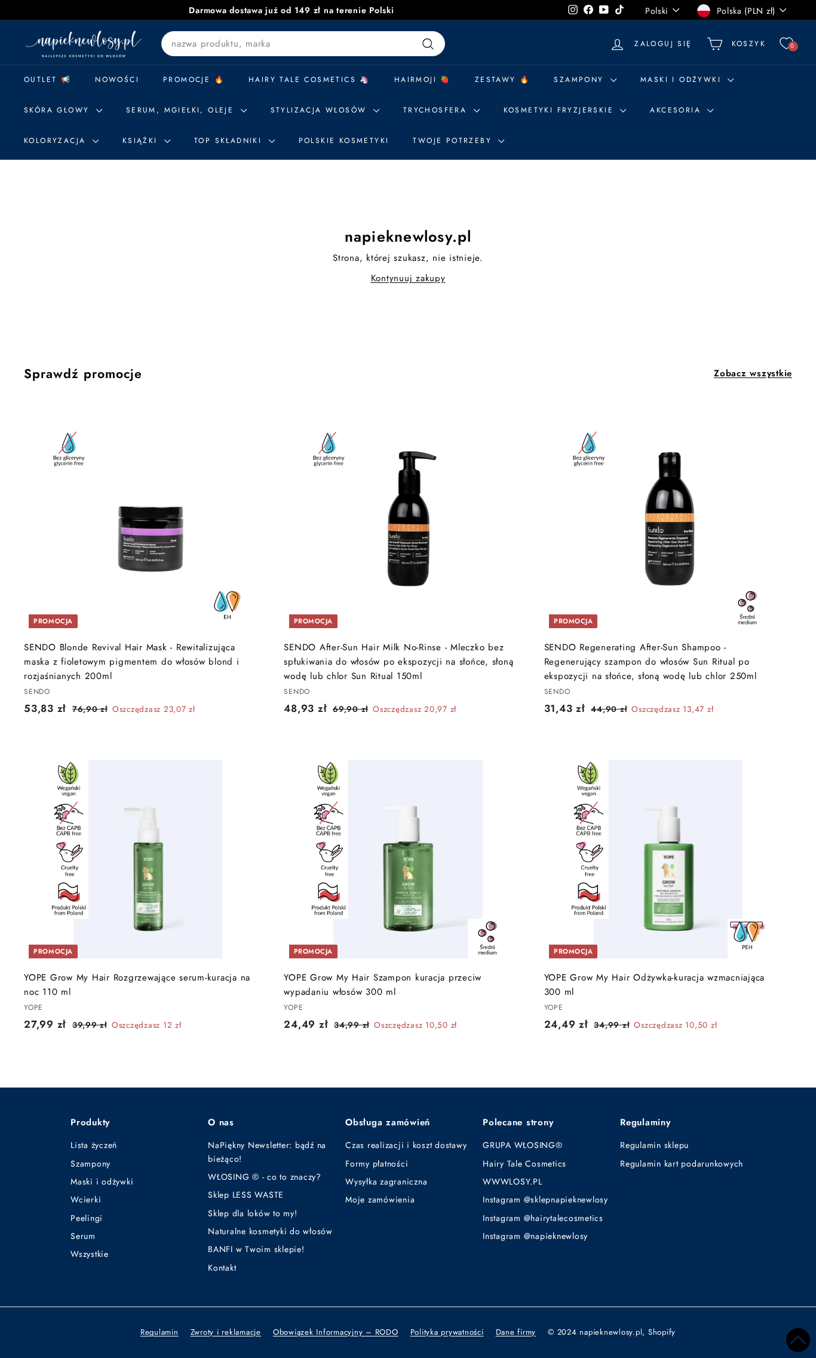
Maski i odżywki (682, 79)
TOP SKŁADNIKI (230, 140)
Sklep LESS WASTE (246, 1195)
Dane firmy (516, 1332)
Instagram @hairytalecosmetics (543, 1218)
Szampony (90, 1164)
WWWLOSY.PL (512, 1182)
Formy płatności (376, 1164)
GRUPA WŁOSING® (523, 1145)
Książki (141, 140)
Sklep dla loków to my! (252, 1213)
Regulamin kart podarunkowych (681, 1164)
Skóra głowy (58, 110)
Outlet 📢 (47, 79)
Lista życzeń (93, 1145)
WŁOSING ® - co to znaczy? (264, 1177)
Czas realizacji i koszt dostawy (406, 1145)
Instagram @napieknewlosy (535, 1236)
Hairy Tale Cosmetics (524, 1164)
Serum (83, 1236)
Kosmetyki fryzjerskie (561, 110)
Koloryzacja (57, 140)
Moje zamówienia (380, 1199)
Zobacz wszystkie (753, 373)
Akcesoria (677, 110)
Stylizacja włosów (320, 110)
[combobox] (303, 43)
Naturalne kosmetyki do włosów (270, 1231)
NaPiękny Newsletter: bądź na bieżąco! (267, 1151)
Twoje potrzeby (454, 140)
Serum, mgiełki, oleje (182, 110)
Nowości (117, 79)
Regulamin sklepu (654, 1145)
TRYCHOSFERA (437, 110)
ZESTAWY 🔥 (502, 79)
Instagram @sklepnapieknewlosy (545, 1199)
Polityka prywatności (447, 1332)
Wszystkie (89, 1254)
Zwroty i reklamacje (226, 1332)
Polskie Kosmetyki (344, 140)
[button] (798, 1340)
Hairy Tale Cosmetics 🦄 (309, 79)
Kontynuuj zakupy (408, 278)
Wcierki (85, 1199)
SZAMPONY (581, 79)
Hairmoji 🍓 (422, 79)
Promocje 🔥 (194, 79)
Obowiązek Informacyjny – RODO (335, 1332)
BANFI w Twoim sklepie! (256, 1249)
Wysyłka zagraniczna (386, 1182)
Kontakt (222, 1268)
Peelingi (86, 1218)
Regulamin (159, 1332)
